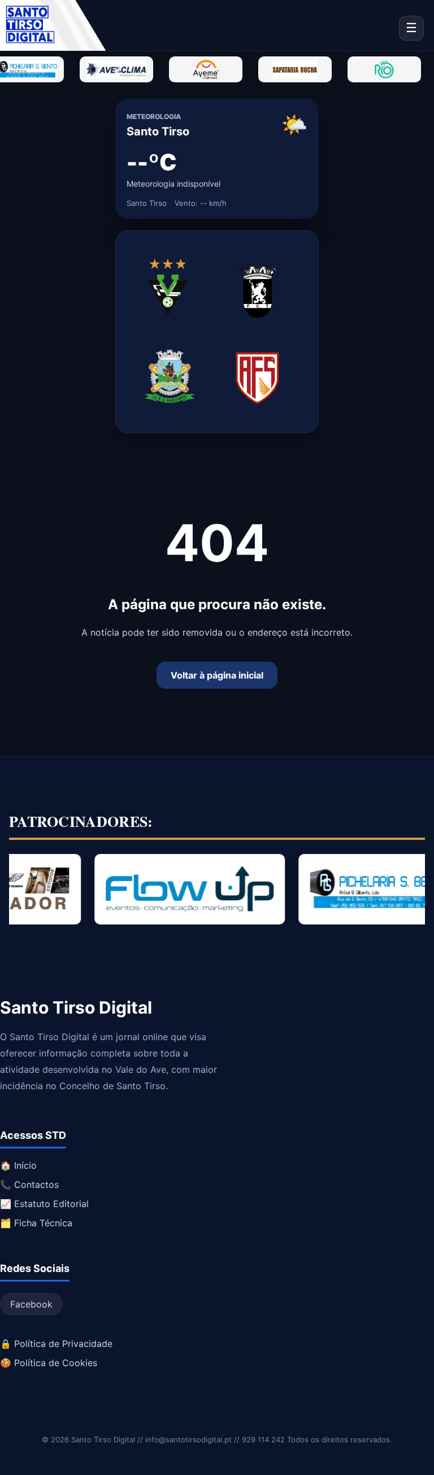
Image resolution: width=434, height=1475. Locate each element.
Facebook (31, 1304)
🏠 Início (18, 1165)
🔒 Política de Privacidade (56, 1343)
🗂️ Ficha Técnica (36, 1223)
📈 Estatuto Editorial (44, 1203)
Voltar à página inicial (217, 675)
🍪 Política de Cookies (48, 1362)
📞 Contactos (29, 1184)
